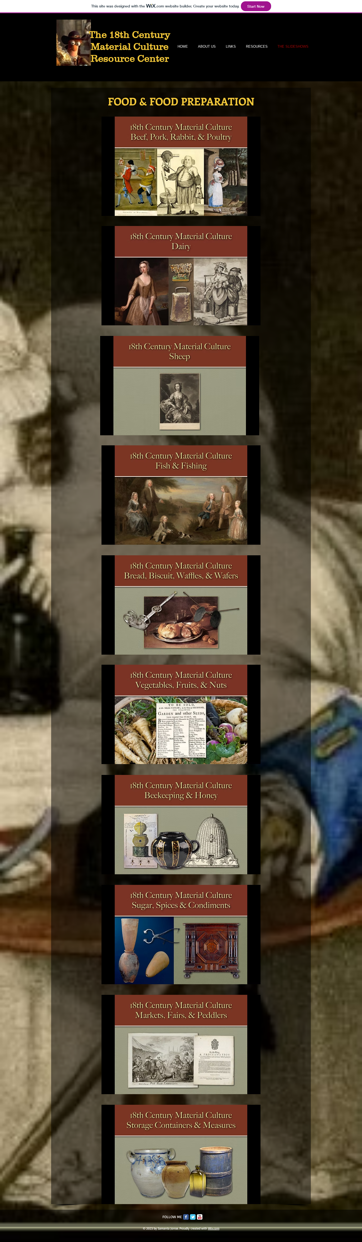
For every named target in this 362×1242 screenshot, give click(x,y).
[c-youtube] (199, 1217)
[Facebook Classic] (186, 1217)
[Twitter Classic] (193, 1217)
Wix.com (213, 1228)
